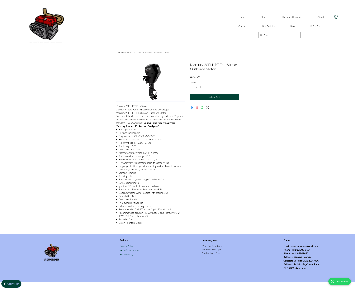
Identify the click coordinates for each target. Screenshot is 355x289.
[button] (268, 26)
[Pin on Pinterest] (197, 107)
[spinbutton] (196, 87)
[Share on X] (207, 107)
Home (119, 52)
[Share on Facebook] (191, 107)
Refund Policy (126, 254)
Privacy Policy (126, 246)
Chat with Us (342, 281)
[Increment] (200, 87)
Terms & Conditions (129, 250)
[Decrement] (192, 87)
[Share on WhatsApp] (202, 107)
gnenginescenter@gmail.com (304, 246)
